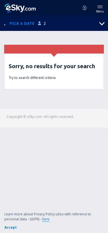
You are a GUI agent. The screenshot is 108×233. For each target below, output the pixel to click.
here (45, 219)
